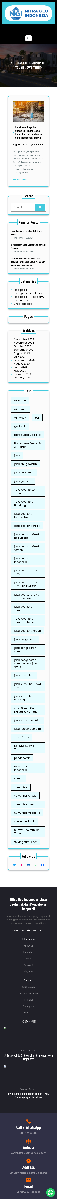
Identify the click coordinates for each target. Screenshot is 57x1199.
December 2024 (24, 339)
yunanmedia (37, 144)
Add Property (28, 987)
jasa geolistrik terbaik (27, 631)
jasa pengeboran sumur (25, 649)
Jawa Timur (21, 737)
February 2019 (22, 374)
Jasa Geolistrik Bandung (23, 503)
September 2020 (24, 360)
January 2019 (22, 377)
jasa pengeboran (25, 639)
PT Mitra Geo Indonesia (22, 768)
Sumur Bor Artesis (25, 795)
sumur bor (20, 787)
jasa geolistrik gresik (27, 526)
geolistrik (19, 426)
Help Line (28, 999)
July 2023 (20, 356)
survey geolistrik (24, 821)
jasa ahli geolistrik (25, 464)
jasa (17, 455)
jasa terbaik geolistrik (27, 729)
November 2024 (24, 343)
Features (28, 1012)
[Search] (40, 207)
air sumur (20, 409)
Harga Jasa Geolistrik (27, 435)
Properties (28, 952)
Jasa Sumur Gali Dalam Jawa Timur (26, 709)
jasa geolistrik (22, 290)
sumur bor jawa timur (28, 804)
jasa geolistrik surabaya (23, 608)
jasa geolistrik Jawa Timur (26, 572)
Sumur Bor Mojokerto (27, 813)
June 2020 (20, 367)
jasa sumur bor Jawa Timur (27, 685)
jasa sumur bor (23, 300)
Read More (23, 179)
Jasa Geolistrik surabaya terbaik (25, 620)
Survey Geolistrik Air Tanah (26, 831)
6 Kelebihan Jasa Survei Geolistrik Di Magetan (28, 246)
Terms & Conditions (28, 993)
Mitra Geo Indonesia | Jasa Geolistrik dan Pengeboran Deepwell (29, 904)
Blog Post (28, 971)
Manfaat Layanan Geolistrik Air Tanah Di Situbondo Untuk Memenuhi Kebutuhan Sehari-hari (28, 262)
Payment (28, 965)
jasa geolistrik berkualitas (23, 515)
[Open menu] (28, 30)
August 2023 (22, 353)
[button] (50, 1192)
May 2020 (20, 370)
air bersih (20, 400)
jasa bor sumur (23, 472)
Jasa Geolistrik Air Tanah (25, 491)
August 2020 (22, 363)
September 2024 (24, 349)
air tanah (20, 417)
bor (37, 417)
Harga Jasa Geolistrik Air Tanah (27, 445)
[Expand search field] (28, 38)
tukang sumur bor (25, 842)
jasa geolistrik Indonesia (29, 293)
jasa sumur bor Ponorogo (23, 697)
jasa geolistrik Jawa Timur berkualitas (26, 584)
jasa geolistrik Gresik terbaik (27, 548)
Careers (29, 958)
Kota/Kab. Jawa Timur (24, 747)
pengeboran (22, 758)
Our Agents (28, 1006)
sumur (18, 778)
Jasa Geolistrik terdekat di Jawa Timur (26, 232)
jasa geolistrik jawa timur (29, 297)
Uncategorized (23, 304)
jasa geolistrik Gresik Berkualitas (27, 536)
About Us (28, 945)
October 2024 (22, 346)
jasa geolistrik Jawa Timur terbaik (26, 596)
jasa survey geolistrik (27, 720)
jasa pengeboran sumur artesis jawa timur (26, 663)
